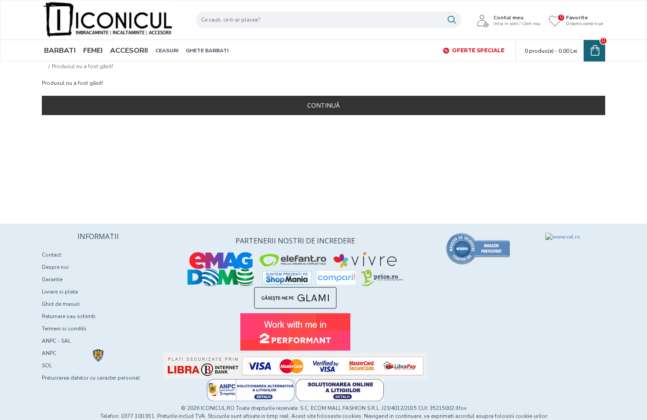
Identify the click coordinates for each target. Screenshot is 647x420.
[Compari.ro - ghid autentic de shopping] (478, 248)
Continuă (323, 105)
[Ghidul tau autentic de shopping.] (336, 278)
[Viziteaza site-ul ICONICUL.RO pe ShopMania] (287, 278)
